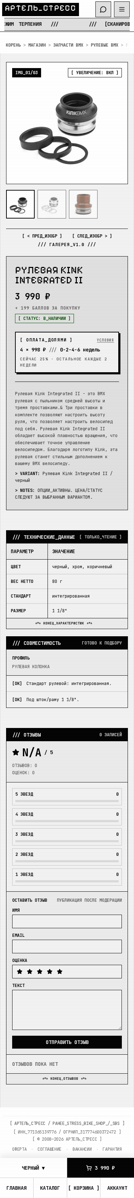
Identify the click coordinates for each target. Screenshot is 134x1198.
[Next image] (116, 123)
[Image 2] (52, 204)
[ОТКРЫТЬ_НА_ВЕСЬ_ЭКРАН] (67, 123)
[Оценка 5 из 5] (59, 971)
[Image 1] (20, 204)
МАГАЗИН (37, 45)
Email (18, 935)
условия (105, 340)
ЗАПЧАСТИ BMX (68, 45)
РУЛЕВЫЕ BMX (104, 45)
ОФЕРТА (19, 1149)
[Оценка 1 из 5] (19, 971)
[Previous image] (17, 123)
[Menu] (122, 9)
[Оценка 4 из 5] (49, 971)
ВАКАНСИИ (82, 1149)
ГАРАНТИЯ (112, 1149)
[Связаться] (103, 9)
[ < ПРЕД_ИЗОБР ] (42, 236)
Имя (16, 910)
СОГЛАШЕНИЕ (49, 1149)
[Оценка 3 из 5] (39, 971)
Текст (18, 985)
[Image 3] (83, 204)
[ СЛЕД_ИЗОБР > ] (92, 236)
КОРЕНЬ (13, 45)
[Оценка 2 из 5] (29, 971)
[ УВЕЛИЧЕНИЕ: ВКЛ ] (95, 73)
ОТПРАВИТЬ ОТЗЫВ (67, 1042)
